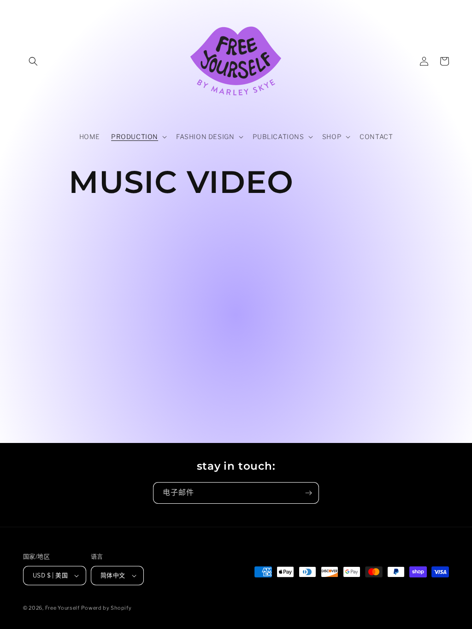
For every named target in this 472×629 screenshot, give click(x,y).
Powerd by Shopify (106, 608)
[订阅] (308, 493)
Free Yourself (62, 608)
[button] (33, 61)
